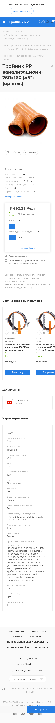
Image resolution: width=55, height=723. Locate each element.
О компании (17, 631)
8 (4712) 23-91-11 (28, 658)
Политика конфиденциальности (27, 647)
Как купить (39, 631)
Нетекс (39, 705)
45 (12, 226)
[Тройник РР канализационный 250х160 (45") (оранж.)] (27, 121)
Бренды (17, 636)
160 (12, 237)
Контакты (35, 636)
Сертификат (22, 400)
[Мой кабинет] (47, 22)
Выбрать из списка (21, 11)
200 (21, 237)
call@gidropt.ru (29, 664)
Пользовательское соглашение (27, 642)
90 (19, 226)
